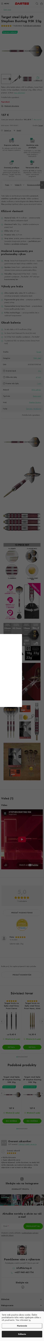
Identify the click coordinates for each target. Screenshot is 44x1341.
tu (30, 1320)
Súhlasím (22, 1334)
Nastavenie (22, 1325)
